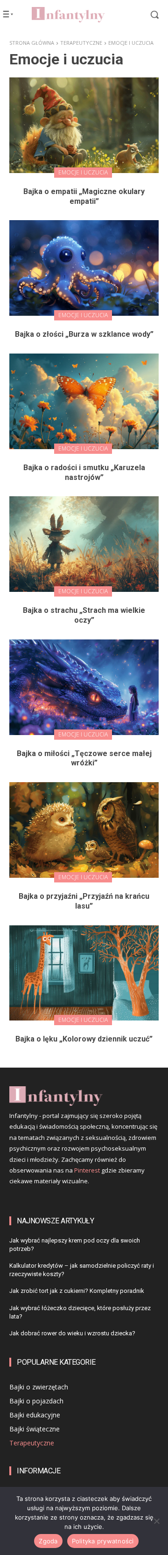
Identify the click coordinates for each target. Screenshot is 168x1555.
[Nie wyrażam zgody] (156, 1521)
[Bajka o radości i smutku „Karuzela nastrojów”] (84, 401)
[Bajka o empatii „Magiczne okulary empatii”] (84, 125)
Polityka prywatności (103, 1541)
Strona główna (31, 42)
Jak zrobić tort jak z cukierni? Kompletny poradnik (76, 1290)
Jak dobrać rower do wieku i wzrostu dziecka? (72, 1333)
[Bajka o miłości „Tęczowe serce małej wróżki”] (84, 687)
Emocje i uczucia (83, 172)
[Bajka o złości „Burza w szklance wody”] (84, 268)
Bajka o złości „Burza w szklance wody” (84, 334)
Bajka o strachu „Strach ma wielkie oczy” (84, 615)
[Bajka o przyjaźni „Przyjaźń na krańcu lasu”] (84, 830)
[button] (148, 14)
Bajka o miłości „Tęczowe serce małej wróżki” (84, 758)
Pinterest (87, 1170)
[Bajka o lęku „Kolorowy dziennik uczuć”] (84, 973)
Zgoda (48, 1541)
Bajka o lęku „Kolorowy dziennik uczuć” (84, 1038)
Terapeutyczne (81, 42)
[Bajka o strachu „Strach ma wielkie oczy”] (84, 544)
